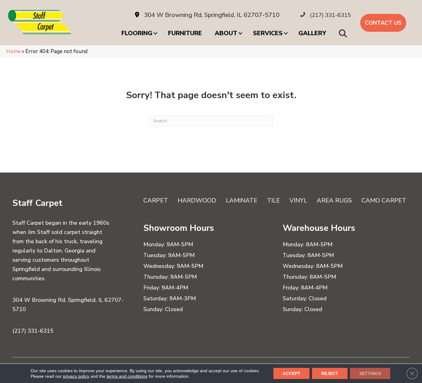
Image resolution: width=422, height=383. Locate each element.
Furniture (185, 33)
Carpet (155, 200)
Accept (291, 373)
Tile (273, 200)
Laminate (241, 200)
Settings (370, 373)
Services (268, 33)
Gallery (312, 33)
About (226, 33)
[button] (344, 33)
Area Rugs (334, 200)
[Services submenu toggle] (285, 33)
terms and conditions (127, 376)
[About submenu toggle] (240, 33)
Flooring (136, 33)
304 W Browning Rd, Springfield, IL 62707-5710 (212, 15)
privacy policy (76, 376)
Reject (329, 373)
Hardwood (197, 200)
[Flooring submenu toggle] (155, 33)
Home (13, 51)
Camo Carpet (383, 200)
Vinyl (298, 200)
